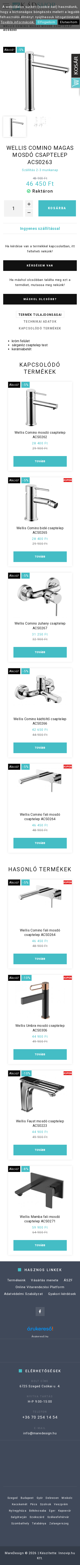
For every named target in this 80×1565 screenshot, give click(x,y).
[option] (40, 80)
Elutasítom (68, 22)
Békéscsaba (37, 1510)
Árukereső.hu (40, 1336)
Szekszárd (37, 1517)
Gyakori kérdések (62, 1294)
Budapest (27, 1497)
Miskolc (67, 1497)
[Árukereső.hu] (40, 1330)
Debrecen (52, 1497)
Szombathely (20, 1523)
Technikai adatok (40, 321)
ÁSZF (68, 1280)
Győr (40, 1497)
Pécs (33, 1504)
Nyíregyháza (17, 1510)
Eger (52, 1510)
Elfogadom (46, 22)
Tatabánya (39, 1523)
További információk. (18, 22)
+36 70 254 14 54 (40, 1417)
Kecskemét (20, 1504)
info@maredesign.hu (40, 1433)
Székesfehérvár (58, 1517)
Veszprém (61, 1504)
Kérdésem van (40, 265)
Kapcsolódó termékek (40, 328)
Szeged (12, 1497)
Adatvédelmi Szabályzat (23, 1294)
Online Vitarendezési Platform (40, 1287)
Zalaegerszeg (59, 1523)
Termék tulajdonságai (40, 314)
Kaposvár (64, 1510)
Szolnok (45, 1504)
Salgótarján (19, 1517)
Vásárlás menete (44, 1280)
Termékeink (16, 1280)
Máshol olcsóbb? (40, 299)
